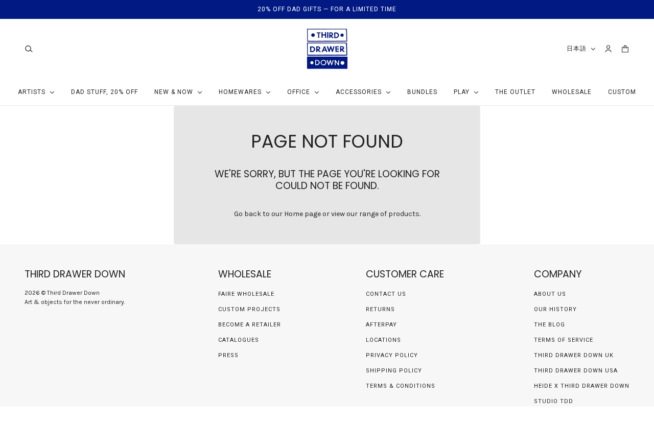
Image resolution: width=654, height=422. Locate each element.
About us (550, 294)
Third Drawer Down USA (576, 370)
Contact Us (386, 294)
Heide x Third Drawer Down (581, 386)
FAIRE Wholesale (246, 294)
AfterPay (381, 324)
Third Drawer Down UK (574, 355)
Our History (555, 309)
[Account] (608, 48)
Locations (383, 340)
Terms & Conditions (400, 386)
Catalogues (238, 340)
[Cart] (625, 48)
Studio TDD (553, 401)
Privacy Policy (392, 355)
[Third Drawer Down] (327, 49)
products (403, 213)
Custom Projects (249, 309)
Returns (380, 309)
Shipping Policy (394, 370)
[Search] (29, 48)
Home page (302, 213)
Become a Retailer (249, 324)
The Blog (549, 324)
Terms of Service (563, 340)
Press (228, 355)
